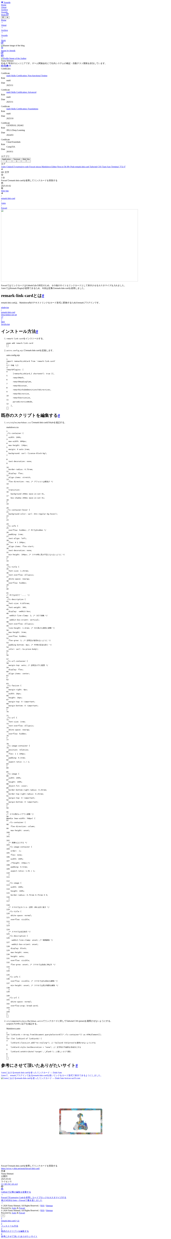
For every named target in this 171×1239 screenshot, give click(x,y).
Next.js (60, 167)
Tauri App (106, 167)
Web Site (5, 191)
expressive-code (22, 167)
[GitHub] (2, 66)
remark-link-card (82, 167)
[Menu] (7, 17)
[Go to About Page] (85, 57)
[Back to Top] (3, 1215)
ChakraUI (10, 167)
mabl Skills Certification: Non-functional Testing (26, 75)
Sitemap (49, 1206)
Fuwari (32, 167)
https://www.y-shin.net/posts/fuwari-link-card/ (20, 1168)
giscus (39, 167)
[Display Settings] (3, 17)
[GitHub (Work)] (5, 66)
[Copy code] (7, 345)
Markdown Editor (49, 167)
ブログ (122, 167)
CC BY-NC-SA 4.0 (9, 1184)
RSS (42, 1206)
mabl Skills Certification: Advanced (21, 92)
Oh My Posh (69, 167)
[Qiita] (7, 66)
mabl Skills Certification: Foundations (22, 109)
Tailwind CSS (96, 167)
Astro (3, 167)
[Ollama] (10, 66)
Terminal (115, 167)
